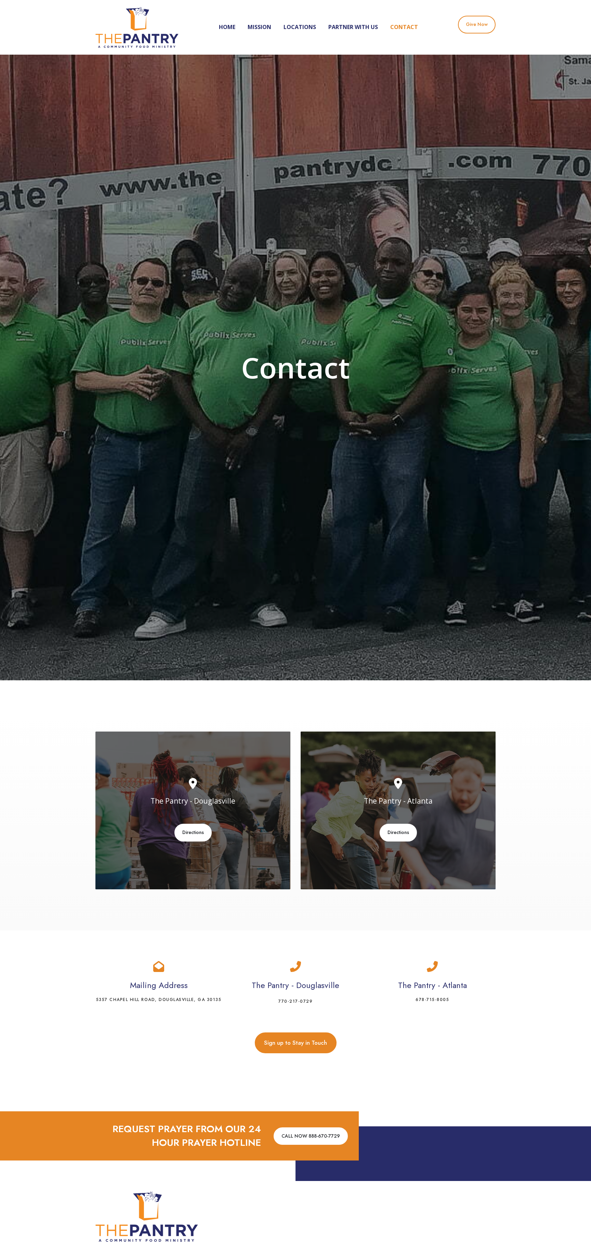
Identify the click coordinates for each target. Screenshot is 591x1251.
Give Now (477, 24)
